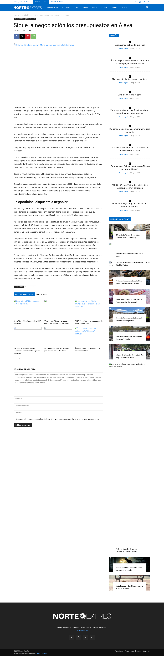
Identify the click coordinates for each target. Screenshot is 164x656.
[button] (147, 7)
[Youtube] (148, 2)
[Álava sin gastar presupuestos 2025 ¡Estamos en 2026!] (89, 336)
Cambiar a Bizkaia (52, 7)
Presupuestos (30, 287)
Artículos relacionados (24, 294)
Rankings (104, 7)
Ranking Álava (30, 19)
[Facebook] (136, 2)
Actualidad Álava (26, 15)
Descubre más (82, 630)
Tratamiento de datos (133, 651)
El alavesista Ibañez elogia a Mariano (129, 79)
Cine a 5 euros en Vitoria (129, 94)
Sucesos (85, 7)
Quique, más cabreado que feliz (130, 45)
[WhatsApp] (33, 36)
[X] (144, 2)
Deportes (114, 7)
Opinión (94, 7)
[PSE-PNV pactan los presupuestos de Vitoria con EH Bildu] (89, 309)
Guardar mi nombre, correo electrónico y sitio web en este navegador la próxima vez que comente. (57, 419)
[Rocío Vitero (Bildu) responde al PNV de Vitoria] (28, 309)
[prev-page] (15, 358)
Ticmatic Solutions (41, 654)
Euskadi (76, 7)
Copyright (146, 651)
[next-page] (19, 358)
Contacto (124, 7)
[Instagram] (140, 2)
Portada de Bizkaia (57, 2)
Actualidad (66, 7)
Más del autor (41, 294)
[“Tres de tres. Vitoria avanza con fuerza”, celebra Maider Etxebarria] (58, 309)
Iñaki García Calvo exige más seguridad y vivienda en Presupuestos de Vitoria (28, 350)
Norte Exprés (123, 48)
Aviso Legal (119, 651)
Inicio (15, 15)
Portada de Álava (40, 2)
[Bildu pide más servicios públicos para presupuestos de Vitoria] (58, 336)
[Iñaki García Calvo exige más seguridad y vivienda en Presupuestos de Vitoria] (28, 336)
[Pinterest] (27, 36)
